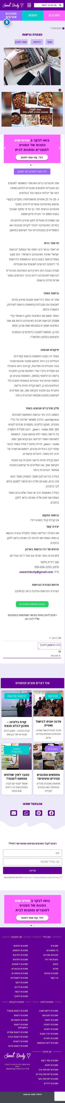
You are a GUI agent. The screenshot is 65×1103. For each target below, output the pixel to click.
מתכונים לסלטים (20, 959)
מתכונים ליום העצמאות (47, 1042)
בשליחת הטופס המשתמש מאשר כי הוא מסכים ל (31, 877)
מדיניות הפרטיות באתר (13, 877)
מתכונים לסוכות (51, 1029)
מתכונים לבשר (21, 991)
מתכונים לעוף (21, 982)
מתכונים (54, 945)
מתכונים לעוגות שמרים (17, 1032)
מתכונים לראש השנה (48, 1010)
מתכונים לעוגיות (20, 1041)
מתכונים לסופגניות (19, 1019)
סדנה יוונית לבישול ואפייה (48, 723)
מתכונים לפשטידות (19, 977)
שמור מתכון (21, 42)
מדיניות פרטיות (16, 1064)
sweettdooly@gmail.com (36, 572)
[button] (50, 42)
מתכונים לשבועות (50, 1015)
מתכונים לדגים (21, 987)
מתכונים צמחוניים (20, 973)
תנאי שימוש (26, 1064)
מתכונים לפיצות (20, 945)
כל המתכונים (52, 950)
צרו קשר (54, 977)
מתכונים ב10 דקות (49, 1060)
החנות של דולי (51, 959)
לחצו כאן (29, 618)
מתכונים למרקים (20, 954)
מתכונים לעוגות (21, 1015)
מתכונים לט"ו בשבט (49, 1033)
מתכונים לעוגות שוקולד (17, 1010)
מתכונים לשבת (51, 1065)
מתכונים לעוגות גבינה (18, 1036)
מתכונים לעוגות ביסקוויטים (21, 1026)
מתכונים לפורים (51, 1038)
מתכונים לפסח (51, 1019)
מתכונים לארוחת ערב (48, 1069)
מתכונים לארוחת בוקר (48, 1078)
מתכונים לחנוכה (51, 1024)
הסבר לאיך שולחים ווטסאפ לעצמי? (16, 777)
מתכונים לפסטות (20, 950)
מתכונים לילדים (51, 1083)
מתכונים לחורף (21, 996)
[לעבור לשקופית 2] (31, 925)
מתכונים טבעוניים (20, 968)
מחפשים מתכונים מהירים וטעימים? (48, 777)
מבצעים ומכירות (50, 954)
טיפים (55, 964)
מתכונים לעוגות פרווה (18, 1045)
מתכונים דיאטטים (20, 964)
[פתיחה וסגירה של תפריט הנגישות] (6, 22)
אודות (55, 968)
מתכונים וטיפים (51, 973)
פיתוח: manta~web (32, 1094)
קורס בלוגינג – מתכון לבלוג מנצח (16, 724)
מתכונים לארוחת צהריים (47, 1074)
